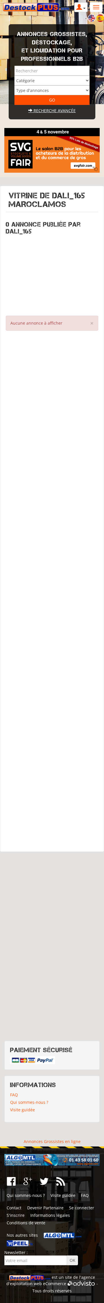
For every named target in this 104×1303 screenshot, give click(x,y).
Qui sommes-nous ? (29, 1102)
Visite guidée (22, 1109)
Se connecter (81, 1207)
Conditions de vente (26, 1222)
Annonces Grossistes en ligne (52, 1141)
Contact (14, 1207)
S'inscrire (16, 1215)
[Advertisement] (52, 274)
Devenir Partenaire (45, 1207)
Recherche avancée (54, 110)
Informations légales (50, 1215)
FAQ (14, 1094)
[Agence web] (81, 1284)
